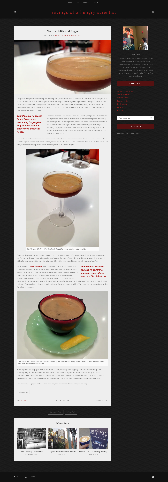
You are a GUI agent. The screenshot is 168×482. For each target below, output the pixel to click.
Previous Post (55, 412)
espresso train (23, 392)
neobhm (22, 400)
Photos (86, 3)
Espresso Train (61, 35)
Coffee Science (122, 98)
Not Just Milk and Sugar (62, 31)
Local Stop (121, 107)
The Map (97, 3)
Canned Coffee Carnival (125, 91)
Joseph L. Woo (73, 3)
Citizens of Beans (123, 95)
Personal (120, 110)
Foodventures (75, 35)
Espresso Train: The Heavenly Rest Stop (93, 452)
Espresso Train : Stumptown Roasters (62, 452)
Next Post (71, 412)
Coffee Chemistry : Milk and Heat (31, 452)
